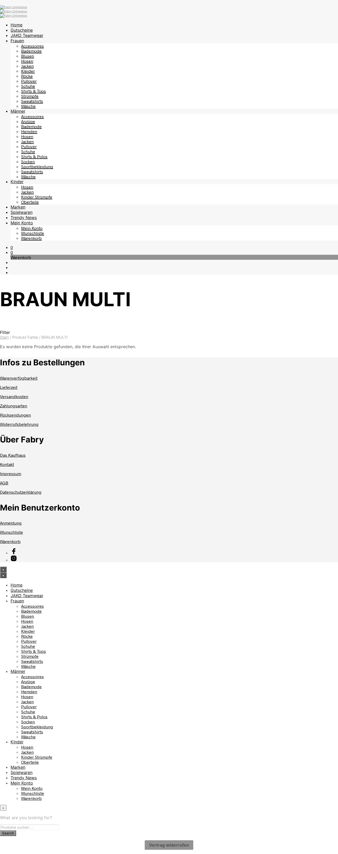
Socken (28, 161)
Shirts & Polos (34, 156)
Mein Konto (22, 222)
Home (16, 24)
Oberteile (30, 201)
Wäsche (28, 105)
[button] (12, 247)
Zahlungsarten (13, 405)
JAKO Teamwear (27, 35)
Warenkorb (31, 237)
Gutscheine (22, 30)
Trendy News (24, 217)
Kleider (28, 70)
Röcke (27, 75)
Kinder (17, 181)
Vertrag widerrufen (169, 845)
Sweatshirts (32, 100)
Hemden (29, 131)
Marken (18, 207)
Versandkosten (14, 396)
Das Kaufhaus (13, 454)
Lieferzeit (8, 387)
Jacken (27, 65)
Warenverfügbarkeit (18, 377)
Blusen (27, 55)
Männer (18, 111)
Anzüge (28, 121)
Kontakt (7, 464)
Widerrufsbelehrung (19, 424)
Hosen (27, 60)
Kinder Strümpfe (36, 196)
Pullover (29, 80)
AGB (4, 482)
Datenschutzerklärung (20, 491)
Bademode (31, 50)
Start (4, 337)
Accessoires (32, 45)
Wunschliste (32, 232)
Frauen (17, 40)
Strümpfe (30, 95)
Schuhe (28, 85)
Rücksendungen (15, 414)
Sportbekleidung (37, 166)
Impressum (10, 473)
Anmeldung (11, 522)
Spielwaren (21, 212)
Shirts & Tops (33, 90)
